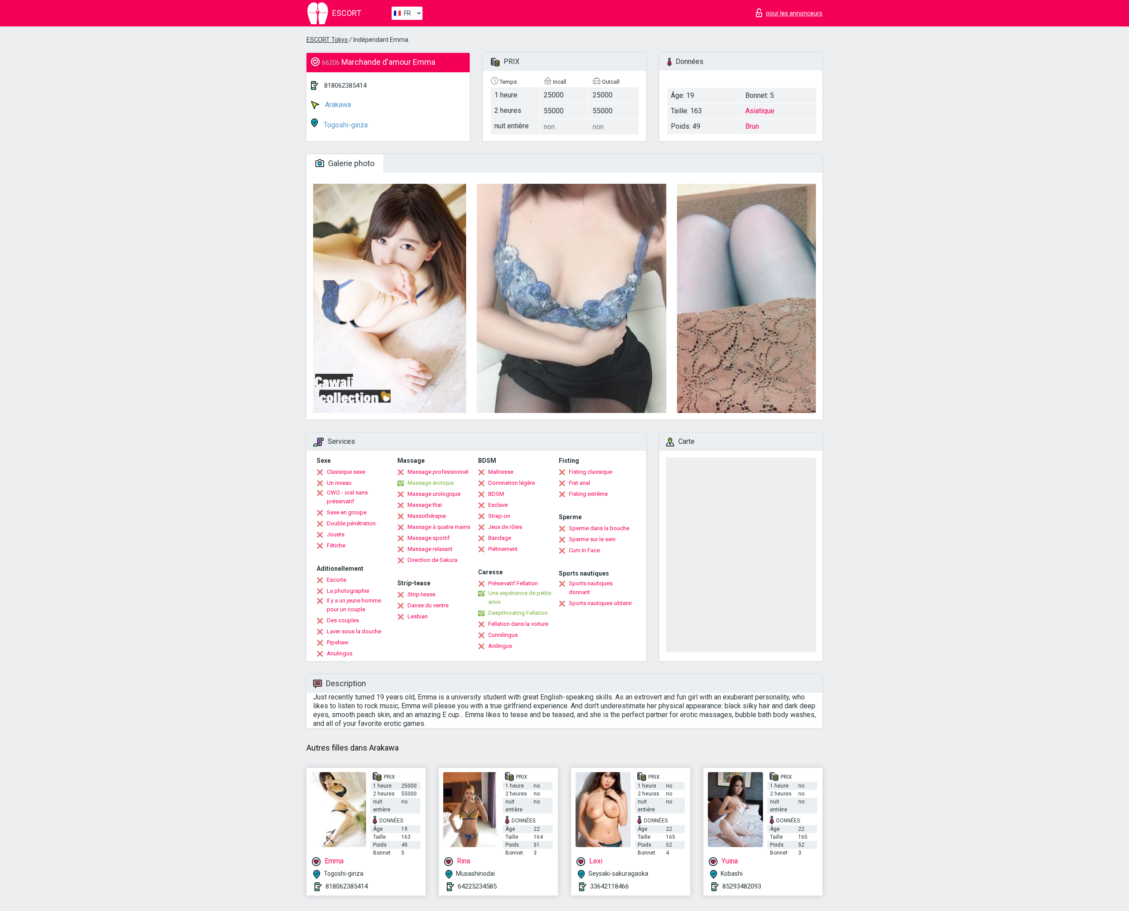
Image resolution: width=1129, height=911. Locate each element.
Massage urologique (433, 494)
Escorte (336, 579)
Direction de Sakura (432, 560)
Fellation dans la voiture (518, 624)
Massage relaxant (429, 549)
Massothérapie (426, 516)
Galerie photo (350, 163)
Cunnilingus (503, 635)
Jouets (335, 534)
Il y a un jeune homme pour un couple (354, 605)
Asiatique (759, 111)
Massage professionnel (437, 472)
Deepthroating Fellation (518, 613)
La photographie (348, 591)
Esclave (498, 505)
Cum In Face (584, 550)
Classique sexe (346, 472)
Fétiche (336, 545)
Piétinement (503, 549)
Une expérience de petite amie (519, 597)
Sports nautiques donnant (591, 587)
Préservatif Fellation (513, 583)
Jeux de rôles (505, 527)
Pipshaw (337, 642)
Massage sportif (428, 538)
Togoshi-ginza (345, 125)
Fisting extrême (588, 494)
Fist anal (579, 483)
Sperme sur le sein (592, 539)
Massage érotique (430, 483)
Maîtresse (500, 472)
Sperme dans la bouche (599, 528)
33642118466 (609, 886)
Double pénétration (351, 523)
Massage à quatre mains (438, 527)
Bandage (499, 538)
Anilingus (500, 646)
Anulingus (339, 653)
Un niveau (339, 483)
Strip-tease (421, 594)
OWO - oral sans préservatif (347, 497)
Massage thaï (424, 505)
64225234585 (477, 886)
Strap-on (499, 516)
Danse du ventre (428, 605)
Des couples (343, 620)
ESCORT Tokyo (327, 39)
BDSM (496, 494)
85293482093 (741, 886)
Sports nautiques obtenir (600, 603)
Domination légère (511, 483)
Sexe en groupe (346, 512)
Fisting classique (590, 472)
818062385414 (345, 85)
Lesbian (417, 616)
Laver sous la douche (354, 631)
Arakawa (337, 104)
